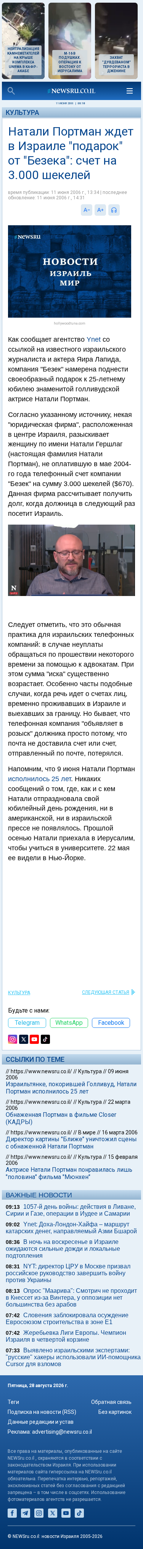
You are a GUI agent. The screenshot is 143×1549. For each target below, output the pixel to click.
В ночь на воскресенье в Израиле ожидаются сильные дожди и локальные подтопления (63, 1249)
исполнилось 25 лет (39, 779)
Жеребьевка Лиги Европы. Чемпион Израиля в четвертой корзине (66, 1336)
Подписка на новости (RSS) (42, 1412)
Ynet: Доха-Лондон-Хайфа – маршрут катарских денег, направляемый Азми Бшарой (71, 1227)
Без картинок (115, 1412)
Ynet (94, 339)
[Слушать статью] (121, 210)
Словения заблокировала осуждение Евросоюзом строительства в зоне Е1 (67, 1318)
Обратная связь (111, 1402)
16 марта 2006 (120, 1132)
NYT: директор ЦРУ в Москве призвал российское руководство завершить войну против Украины (68, 1273)
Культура (22, 112)
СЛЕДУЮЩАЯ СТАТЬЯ (105, 992)
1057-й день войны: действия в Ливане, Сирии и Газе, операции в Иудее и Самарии (71, 1210)
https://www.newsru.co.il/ (41, 1071)
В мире (87, 1132)
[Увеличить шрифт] (100, 210)
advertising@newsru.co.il (62, 1432)
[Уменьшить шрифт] (86, 210)
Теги (13, 1402)
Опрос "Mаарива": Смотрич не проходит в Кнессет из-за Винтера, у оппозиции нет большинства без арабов (71, 1297)
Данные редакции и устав (41, 1422)
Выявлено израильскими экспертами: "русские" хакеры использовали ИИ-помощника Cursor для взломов (73, 1357)
